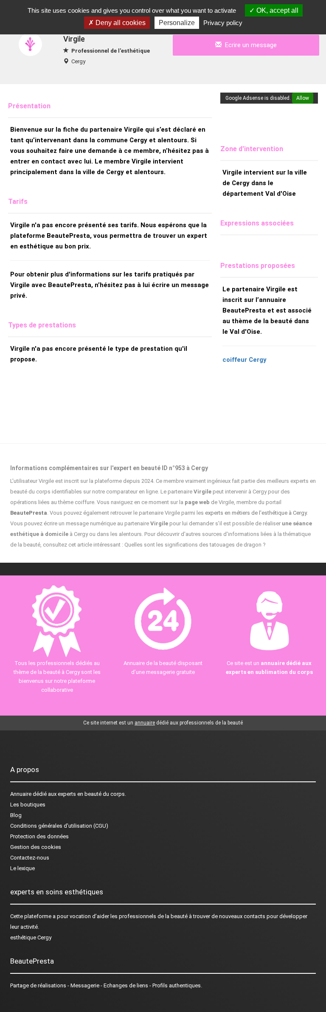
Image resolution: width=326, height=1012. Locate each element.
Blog (16, 815)
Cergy (78, 61)
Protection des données (39, 836)
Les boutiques (27, 804)
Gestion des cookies (35, 847)
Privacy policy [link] (222, 22)
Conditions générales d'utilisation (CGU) (59, 826)
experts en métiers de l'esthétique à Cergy (255, 513)
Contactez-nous (29, 857)
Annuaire (20, 794)
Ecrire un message (249, 45)
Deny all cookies (120, 22)
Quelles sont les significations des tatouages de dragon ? (195, 544)
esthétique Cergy (30, 937)
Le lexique (22, 868)
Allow (302, 98)
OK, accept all (276, 10)
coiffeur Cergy (244, 360)
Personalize (177, 22)
